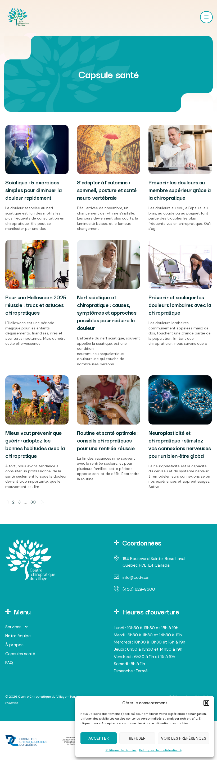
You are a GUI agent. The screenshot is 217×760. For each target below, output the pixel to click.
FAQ (9, 662)
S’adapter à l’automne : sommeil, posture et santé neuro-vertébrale (107, 190)
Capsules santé (20, 653)
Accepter (98, 738)
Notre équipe (18, 635)
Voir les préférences (183, 738)
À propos (14, 644)
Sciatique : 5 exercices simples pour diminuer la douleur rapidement (33, 190)
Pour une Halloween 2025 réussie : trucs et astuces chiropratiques (35, 304)
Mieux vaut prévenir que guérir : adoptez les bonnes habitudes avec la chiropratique (35, 444)
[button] (206, 703)
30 (33, 502)
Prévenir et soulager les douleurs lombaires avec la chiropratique (179, 304)
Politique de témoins (121, 750)
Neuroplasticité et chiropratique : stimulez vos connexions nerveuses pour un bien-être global (179, 444)
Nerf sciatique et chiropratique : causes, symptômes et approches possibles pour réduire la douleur (106, 312)
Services (13, 627)
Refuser (137, 738)
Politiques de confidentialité (160, 750)
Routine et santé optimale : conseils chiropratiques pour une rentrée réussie (108, 440)
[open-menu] (206, 17)
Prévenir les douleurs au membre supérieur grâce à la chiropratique (179, 190)
